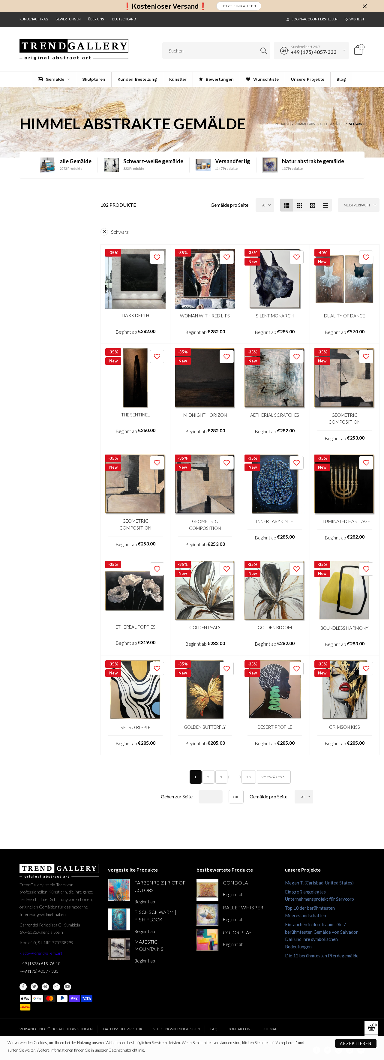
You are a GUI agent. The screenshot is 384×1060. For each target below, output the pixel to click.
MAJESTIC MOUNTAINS (149, 945)
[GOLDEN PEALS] (205, 591)
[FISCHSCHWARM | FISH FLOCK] (119, 919)
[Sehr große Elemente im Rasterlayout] (312, 205)
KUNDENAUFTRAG (34, 19)
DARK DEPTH (135, 315)
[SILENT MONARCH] (274, 279)
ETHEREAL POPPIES (135, 626)
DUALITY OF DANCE (344, 315)
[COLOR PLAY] (207, 940)
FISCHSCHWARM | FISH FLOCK (155, 915)
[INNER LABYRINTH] (274, 485)
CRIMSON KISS (344, 727)
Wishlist (357, 19)
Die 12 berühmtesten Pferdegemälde (321, 955)
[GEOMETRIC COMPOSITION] (344, 378)
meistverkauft (357, 205)
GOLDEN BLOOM (275, 627)
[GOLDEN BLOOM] (274, 591)
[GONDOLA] (207, 890)
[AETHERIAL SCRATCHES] (274, 378)
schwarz (119, 232)
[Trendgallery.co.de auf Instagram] (56, 986)
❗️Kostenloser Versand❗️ (165, 6)
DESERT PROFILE (274, 727)
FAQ (214, 1029)
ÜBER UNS (96, 19)
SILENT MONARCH (275, 315)
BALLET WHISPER (243, 907)
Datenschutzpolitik (122, 1029)
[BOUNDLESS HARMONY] (344, 591)
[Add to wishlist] (157, 257)
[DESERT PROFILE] (274, 690)
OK (236, 797)
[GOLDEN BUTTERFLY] (205, 690)
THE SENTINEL (135, 414)
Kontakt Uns (240, 1029)
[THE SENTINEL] (135, 378)
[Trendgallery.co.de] (74, 49)
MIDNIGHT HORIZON (205, 415)
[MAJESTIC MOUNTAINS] (119, 949)
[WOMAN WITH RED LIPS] (205, 279)
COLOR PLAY (237, 932)
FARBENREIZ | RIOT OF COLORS (160, 886)
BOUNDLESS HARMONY (344, 628)
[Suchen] (263, 50)
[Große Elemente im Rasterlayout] (299, 205)
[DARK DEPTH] (135, 279)
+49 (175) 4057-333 (314, 52)
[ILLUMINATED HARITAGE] (344, 485)
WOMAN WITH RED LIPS (205, 315)
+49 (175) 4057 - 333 (39, 971)
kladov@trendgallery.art (41, 953)
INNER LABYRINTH (274, 521)
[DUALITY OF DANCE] (344, 279)
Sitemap (269, 1029)
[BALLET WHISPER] (207, 915)
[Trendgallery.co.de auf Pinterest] (45, 986)
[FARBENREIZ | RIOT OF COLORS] (119, 890)
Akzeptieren (356, 1043)
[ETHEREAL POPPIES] (135, 590)
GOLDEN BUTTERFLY (205, 727)
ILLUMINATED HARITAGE (344, 521)
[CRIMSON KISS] (344, 690)
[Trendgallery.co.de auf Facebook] (23, 986)
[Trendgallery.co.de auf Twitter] (34, 986)
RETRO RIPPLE (135, 727)
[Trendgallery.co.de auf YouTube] (67, 986)
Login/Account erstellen (315, 19)
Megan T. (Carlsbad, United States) (319, 882)
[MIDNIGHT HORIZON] (205, 378)
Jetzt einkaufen (238, 6)
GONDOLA (235, 882)
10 (248, 777)
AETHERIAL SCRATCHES (274, 415)
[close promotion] (364, 6)
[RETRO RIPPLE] (135, 690)
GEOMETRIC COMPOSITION (344, 418)
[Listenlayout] (325, 205)
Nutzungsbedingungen (176, 1029)
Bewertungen (68, 19)
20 (263, 205)
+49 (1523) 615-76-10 (40, 963)
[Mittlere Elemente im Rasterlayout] (286, 205)
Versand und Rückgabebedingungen (56, 1029)
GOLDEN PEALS (204, 627)
